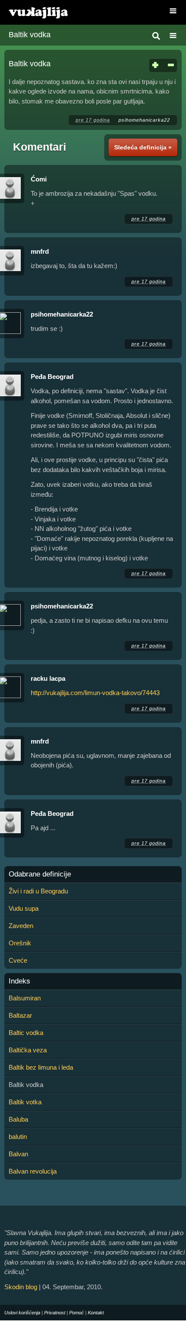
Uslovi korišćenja (22, 1312)
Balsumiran (25, 998)
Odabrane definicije (40, 874)
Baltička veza (28, 1050)
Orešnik (20, 943)
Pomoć (76, 1312)
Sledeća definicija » (143, 147)
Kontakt (96, 1312)
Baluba (18, 1119)
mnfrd (40, 251)
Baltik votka (25, 1102)
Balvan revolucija (33, 1171)
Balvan (18, 1154)
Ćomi (39, 179)
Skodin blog (20, 1287)
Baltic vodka (26, 1032)
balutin (18, 1136)
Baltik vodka (30, 34)
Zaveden (21, 925)
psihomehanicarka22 (144, 120)
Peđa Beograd (52, 376)
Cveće (18, 960)
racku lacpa (48, 678)
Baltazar (20, 1015)
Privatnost (54, 1312)
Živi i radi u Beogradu (38, 891)
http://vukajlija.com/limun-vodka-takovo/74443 (95, 692)
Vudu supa (23, 908)
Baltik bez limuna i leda (41, 1067)
